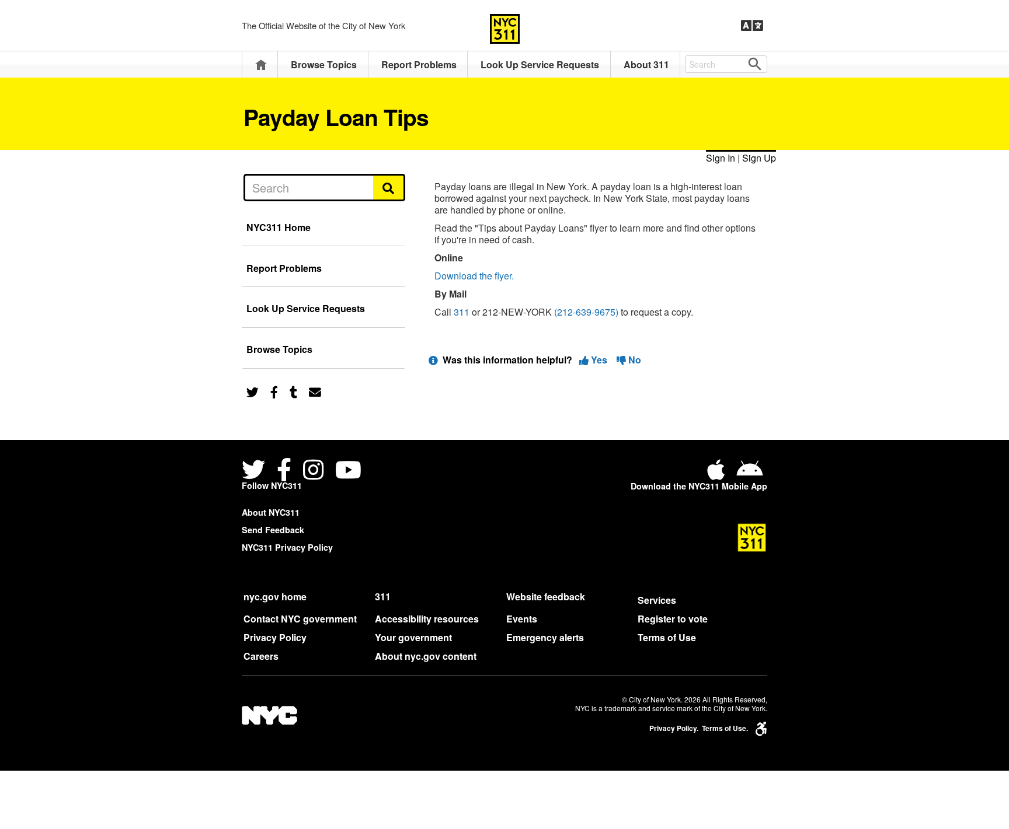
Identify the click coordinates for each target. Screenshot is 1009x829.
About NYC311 (271, 512)
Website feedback (545, 596)
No (633, 359)
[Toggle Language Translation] (752, 25)
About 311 (646, 64)
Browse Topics (324, 64)
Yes (599, 359)
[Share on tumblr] (293, 391)
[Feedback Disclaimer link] (433, 359)
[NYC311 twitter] (256, 471)
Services (657, 600)
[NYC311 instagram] (313, 471)
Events (521, 618)
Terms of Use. (725, 728)
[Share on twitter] (252, 391)
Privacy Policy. (673, 728)
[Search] (389, 187)
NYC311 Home (278, 227)
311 (461, 312)
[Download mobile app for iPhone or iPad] (718, 474)
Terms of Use (667, 637)
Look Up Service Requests (540, 64)
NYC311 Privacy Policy (287, 547)
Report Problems (419, 64)
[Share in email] (315, 391)
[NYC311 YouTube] (348, 471)
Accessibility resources (427, 618)
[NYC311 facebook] (284, 471)
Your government (413, 637)
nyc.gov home (275, 596)
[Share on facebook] (274, 391)
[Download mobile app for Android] (749, 474)
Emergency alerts (545, 637)
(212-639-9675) (586, 312)
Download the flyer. (474, 275)
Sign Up (759, 158)
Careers (261, 656)
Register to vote (673, 618)
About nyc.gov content (425, 656)
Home (261, 64)
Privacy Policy (275, 637)
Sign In (720, 158)
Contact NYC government (300, 618)
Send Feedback (273, 530)
